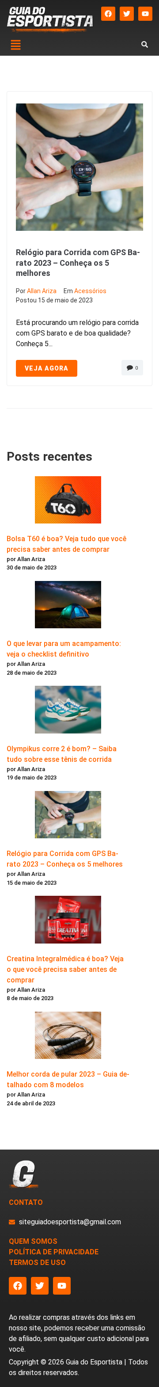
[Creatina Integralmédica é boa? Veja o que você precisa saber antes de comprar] (68, 921)
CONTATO (26, 1202)
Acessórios (90, 290)
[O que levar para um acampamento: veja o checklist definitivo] (68, 606)
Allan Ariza (42, 290)
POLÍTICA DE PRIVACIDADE (53, 1252)
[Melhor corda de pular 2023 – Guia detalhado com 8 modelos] (68, 1037)
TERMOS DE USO (37, 1262)
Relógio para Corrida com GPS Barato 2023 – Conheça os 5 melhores (78, 263)
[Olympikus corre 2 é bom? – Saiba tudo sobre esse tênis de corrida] (68, 711)
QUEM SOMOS (33, 1241)
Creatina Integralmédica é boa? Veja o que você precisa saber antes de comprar (65, 969)
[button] (15, 45)
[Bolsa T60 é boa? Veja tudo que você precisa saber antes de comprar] (68, 501)
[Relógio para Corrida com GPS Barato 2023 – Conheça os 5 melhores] (68, 816)
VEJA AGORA (46, 368)
